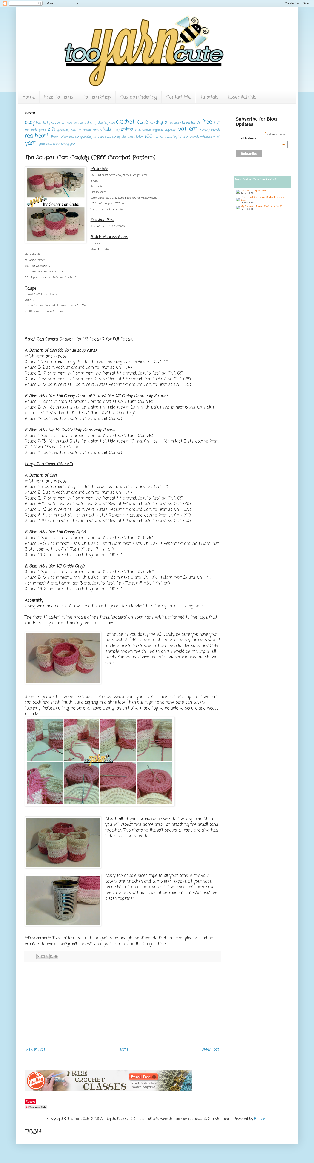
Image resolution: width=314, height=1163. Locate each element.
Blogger (260, 1119)
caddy (55, 122)
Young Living (61, 144)
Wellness (206, 137)
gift (51, 129)
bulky (46, 123)
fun (27, 130)
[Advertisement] (122, 1007)
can (76, 123)
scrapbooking (83, 137)
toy (175, 137)
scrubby (98, 137)
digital (162, 122)
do (171, 123)
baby (30, 122)
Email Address (260, 138)
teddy (139, 137)
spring (116, 137)
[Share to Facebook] (51, 956)
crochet (125, 122)
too (148, 136)
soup (108, 137)
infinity (97, 130)
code (112, 123)
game (42, 130)
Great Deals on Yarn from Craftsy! (255, 179)
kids (107, 129)
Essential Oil (191, 122)
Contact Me (178, 97)
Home (29, 97)
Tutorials (209, 97)
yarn (31, 143)
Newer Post (35, 1049)
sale (71, 137)
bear (39, 123)
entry (177, 123)
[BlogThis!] (43, 956)
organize (157, 130)
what (216, 137)
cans (83, 123)
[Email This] (38, 956)
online (127, 129)
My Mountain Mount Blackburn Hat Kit (262, 206)
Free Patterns (58, 97)
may (116, 130)
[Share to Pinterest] (56, 956)
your (73, 144)
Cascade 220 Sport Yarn (253, 190)
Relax (54, 137)
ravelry (205, 130)
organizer (171, 130)
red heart (37, 136)
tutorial (183, 136)
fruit (217, 123)
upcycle (194, 137)
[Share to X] (47, 956)
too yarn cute (163, 137)
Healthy (76, 130)
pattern (188, 129)
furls (34, 130)
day (152, 123)
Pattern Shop (97, 97)
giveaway (63, 130)
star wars (128, 137)
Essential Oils (242, 97)
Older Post (210, 1049)
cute (142, 122)
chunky (92, 123)
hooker (86, 130)
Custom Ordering (138, 97)
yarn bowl (45, 144)
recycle (215, 130)
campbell (67, 123)
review (63, 137)
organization (143, 130)
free (207, 122)
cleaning (103, 123)
